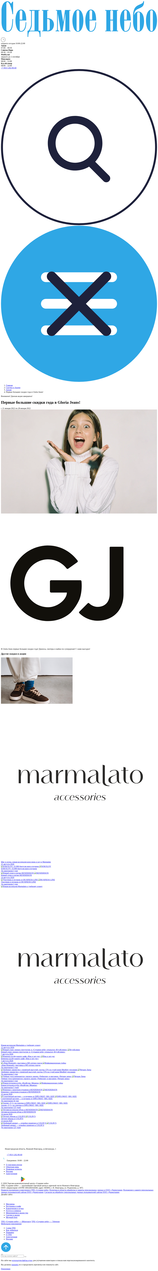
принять (14, 1265)
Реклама (9, 1171)
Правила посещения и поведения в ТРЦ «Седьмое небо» (25, 1190)
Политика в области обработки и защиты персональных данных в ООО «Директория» (86, 1190)
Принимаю (5, 1269)
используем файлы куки (22, 1260)
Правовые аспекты (14, 1169)
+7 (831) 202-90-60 (14, 1155)
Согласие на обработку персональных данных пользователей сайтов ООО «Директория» (82, 1192)
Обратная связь (12, 1167)
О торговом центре (14, 1165)
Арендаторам (11, 1174)
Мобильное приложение (11, 1224)
